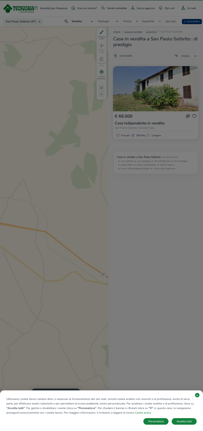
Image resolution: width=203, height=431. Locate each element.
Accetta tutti (184, 421)
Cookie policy (143, 413)
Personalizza (156, 421)
